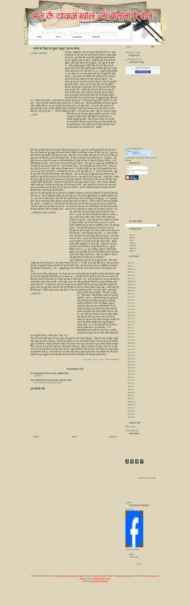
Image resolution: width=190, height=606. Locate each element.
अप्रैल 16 (131, 402)
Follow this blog (142, 72)
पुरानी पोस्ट (113, 437)
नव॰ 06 (130, 414)
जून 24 (130, 377)
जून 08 (130, 392)
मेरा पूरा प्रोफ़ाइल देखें (131, 430)
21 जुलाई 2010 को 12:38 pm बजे (45, 380)
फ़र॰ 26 (130, 297)
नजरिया (131, 246)
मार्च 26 (130, 272)
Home (39, 37)
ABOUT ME (133, 557)
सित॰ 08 (130, 343)
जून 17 (130, 380)
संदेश (130, 168)
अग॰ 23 (130, 352)
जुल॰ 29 (130, 355)
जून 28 (130, 374)
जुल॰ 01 (130, 371)
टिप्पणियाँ (131, 172)
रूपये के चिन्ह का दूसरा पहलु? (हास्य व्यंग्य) (56, 48)
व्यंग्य (107, 359)
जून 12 (130, 386)
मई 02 (130, 266)
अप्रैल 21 (131, 284)
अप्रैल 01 (131, 288)
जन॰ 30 (130, 337)
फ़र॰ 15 (130, 303)
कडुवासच (60, 373)
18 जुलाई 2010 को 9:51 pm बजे (45, 373)
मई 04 (130, 263)
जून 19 (130, 328)
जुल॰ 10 (130, 278)
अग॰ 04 (130, 309)
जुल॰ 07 (130, 368)
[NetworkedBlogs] (143, 68)
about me (96, 37)
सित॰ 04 (130, 346)
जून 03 (130, 395)
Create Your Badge (132, 549)
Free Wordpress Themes (75, 576)
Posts (58, 37)
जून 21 (130, 325)
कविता (131, 238)
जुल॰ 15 (130, 321)
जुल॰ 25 (130, 315)
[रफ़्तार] (128, 502)
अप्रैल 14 (131, 405)
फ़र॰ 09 (130, 334)
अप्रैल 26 (131, 281)
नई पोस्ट (36, 437)
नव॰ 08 (130, 411)
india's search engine (139, 155)
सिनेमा (131, 251)
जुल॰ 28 (130, 312)
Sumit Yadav (129, 509)
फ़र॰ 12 (130, 306)
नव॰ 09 (130, 408)
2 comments (114, 359)
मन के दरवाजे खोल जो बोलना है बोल (98, 581)
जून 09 (130, 389)
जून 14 (130, 383)
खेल (130, 240)
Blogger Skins (61, 576)
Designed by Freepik (132, 52)
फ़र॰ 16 (130, 331)
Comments (77, 37)
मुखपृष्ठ (131, 554)
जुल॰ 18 (130, 318)
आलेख (131, 243)
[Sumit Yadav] (134, 547)
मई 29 (130, 399)
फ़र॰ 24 (130, 300)
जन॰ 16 (130, 340)
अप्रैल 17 (131, 269)
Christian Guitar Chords (101, 578)
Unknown (62, 380)
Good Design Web (99, 576)
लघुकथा (131, 248)
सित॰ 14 (130, 275)
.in (136, 153)
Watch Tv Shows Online (126, 576)
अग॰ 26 (130, 349)
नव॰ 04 (130, 417)
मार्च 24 (130, 291)
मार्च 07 (130, 294)
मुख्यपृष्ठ (74, 437)
